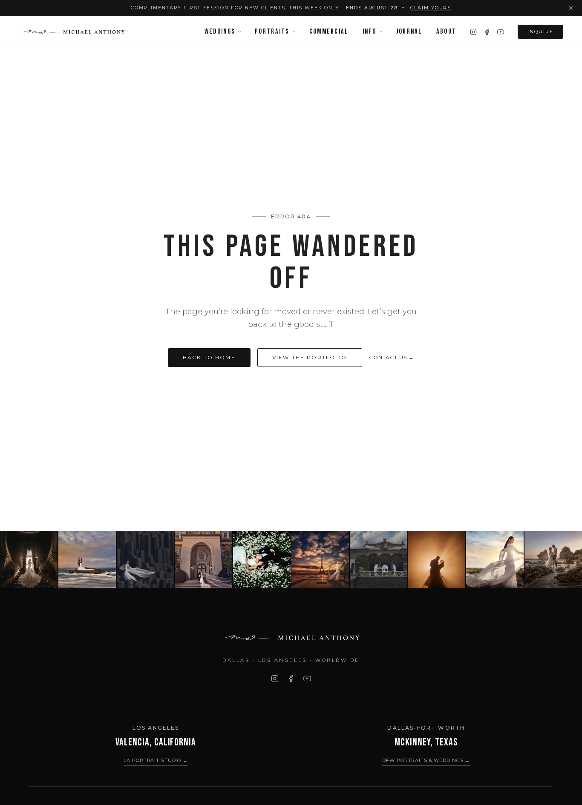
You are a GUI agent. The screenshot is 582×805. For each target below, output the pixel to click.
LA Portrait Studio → (156, 760)
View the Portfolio (309, 357)
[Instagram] (473, 32)
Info (370, 31)
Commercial (329, 31)
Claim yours (430, 8)
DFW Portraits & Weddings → (426, 760)
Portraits (272, 31)
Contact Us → (392, 357)
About (446, 31)
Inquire (540, 31)
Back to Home (209, 357)
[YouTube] (500, 32)
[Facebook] (487, 32)
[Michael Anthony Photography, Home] (73, 32)
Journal (409, 31)
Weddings (220, 31)
